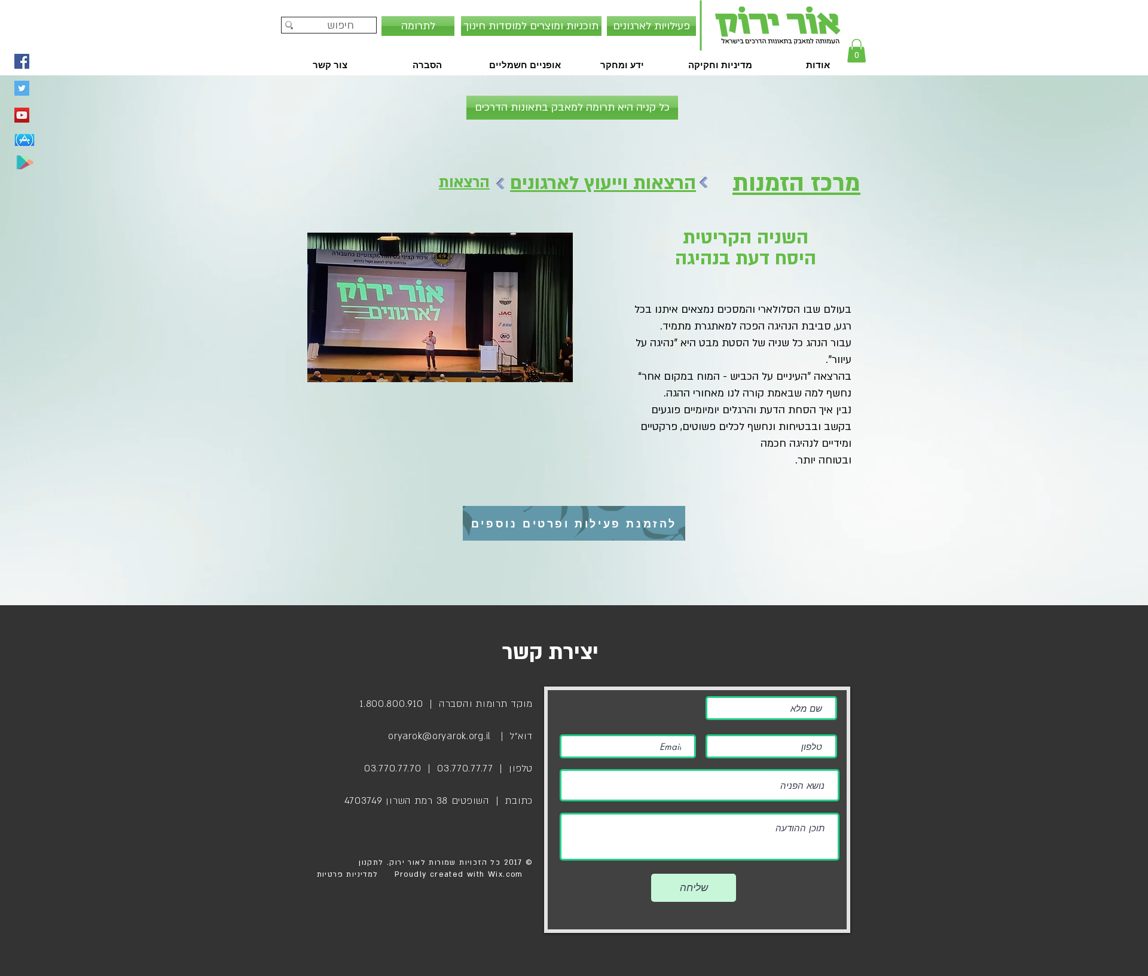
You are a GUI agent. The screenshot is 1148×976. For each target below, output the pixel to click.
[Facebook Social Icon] (21, 61)
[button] (856, 50)
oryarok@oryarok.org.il (439, 736)
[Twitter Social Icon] (21, 88)
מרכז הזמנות (796, 183)
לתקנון (370, 862)
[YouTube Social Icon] (21, 115)
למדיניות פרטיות (347, 874)
